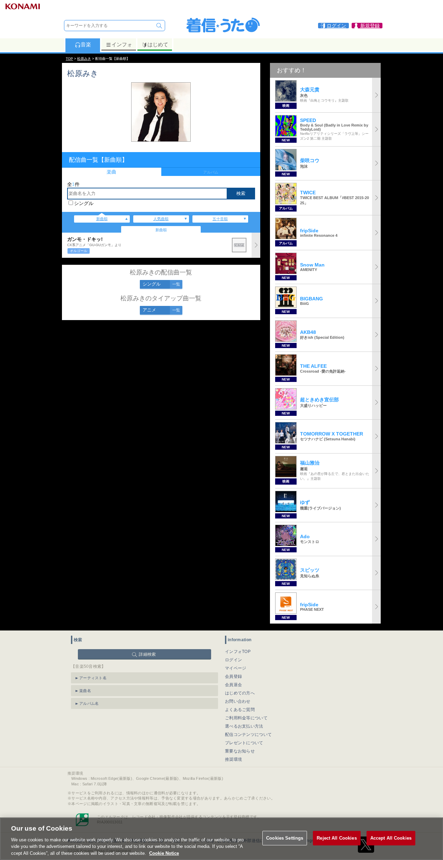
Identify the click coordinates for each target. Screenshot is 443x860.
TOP (69, 58)
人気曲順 (161, 219)
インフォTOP (238, 651)
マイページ (235, 668)
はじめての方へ (240, 693)
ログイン (233, 659)
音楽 (86, 44)
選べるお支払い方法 (244, 726)
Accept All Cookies (391, 838)
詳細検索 (147, 654)
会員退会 (233, 684)
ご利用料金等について (246, 718)
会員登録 (233, 676)
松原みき (84, 58)
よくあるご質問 (240, 709)
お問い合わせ (238, 701)
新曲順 (102, 219)
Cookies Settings (284, 838)
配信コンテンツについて (248, 734)
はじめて (157, 44)
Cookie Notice (164, 853)
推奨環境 (233, 759)
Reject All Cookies (336, 838)
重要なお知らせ (240, 751)
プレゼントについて (244, 742)
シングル (83, 203)
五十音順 (220, 219)
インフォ (121, 44)
